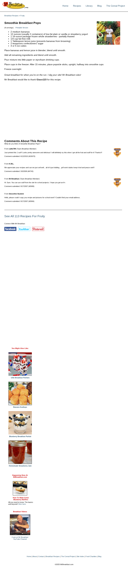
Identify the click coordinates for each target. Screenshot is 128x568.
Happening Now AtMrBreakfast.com (20, 476)
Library (89, 6)
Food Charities (91, 556)
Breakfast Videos (20, 512)
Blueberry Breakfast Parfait (20, 436)
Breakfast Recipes (11, 16)
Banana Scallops (20, 407)
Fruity (22, 16)
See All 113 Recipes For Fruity (24, 216)
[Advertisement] (63, 109)
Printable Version (21, 28)
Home (65, 6)
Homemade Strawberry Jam (20, 466)
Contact (41, 556)
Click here (22, 504)
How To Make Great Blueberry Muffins (21, 498)
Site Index (80, 556)
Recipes (77, 6)
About (34, 556)
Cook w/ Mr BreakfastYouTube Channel (20, 538)
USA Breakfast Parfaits (20, 378)
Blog (99, 6)
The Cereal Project (115, 6)
